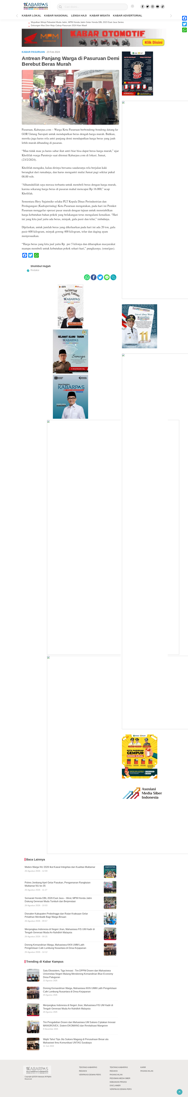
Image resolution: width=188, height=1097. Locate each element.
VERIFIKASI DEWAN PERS (90, 1075)
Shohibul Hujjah (41, 266)
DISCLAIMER (115, 1086)
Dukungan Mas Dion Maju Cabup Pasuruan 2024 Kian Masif (59, 25)
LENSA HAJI (79, 15)
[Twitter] (184, 24)
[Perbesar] (70, 123)
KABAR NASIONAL (56, 15)
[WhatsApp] (184, 30)
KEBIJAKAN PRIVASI (118, 1082)
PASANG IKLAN (116, 1075)
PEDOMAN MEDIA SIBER (120, 1078)
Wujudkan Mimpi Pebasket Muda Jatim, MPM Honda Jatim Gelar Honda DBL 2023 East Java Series (77, 22)
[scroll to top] (179, 1091)
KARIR (143, 1067)
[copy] (113, 277)
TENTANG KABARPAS (88, 1067)
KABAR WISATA (100, 15)
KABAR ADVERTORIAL (127, 15)
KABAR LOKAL (31, 15)
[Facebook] (184, 18)
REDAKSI (83, 1071)
